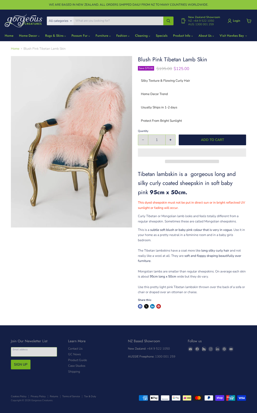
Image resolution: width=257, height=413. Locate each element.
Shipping (74, 372)
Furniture (102, 35)
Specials (161, 35)
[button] (192, 152)
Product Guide (77, 360)
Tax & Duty (90, 396)
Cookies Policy (19, 396)
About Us (205, 35)
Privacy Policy (38, 396)
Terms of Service (71, 396)
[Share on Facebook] (140, 306)
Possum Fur (79, 35)
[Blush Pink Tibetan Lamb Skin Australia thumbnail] (29, 238)
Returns (54, 396)
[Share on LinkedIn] (152, 306)
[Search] (168, 21)
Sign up (20, 364)
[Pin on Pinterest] (158, 306)
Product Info (182, 35)
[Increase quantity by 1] (171, 140)
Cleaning (142, 35)
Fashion (122, 35)
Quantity (143, 131)
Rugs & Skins (54, 35)
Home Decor (28, 35)
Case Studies (76, 366)
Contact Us (75, 349)
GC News (74, 354)
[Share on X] (146, 306)
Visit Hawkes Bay (232, 35)
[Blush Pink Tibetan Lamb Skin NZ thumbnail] (16, 238)
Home (9, 35)
